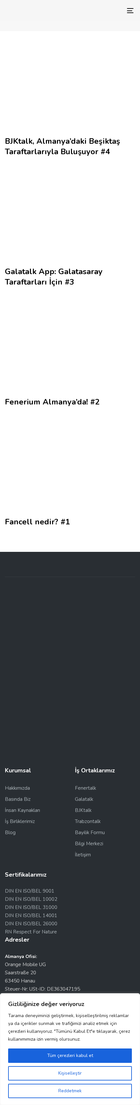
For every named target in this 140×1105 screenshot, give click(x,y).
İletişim (83, 854)
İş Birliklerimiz (20, 821)
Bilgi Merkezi (89, 843)
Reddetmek (70, 1091)
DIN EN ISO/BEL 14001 (31, 915)
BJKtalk (83, 810)
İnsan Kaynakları (22, 810)
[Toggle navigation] (112, 10)
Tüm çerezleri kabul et (70, 1055)
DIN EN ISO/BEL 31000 (31, 907)
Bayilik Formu (90, 832)
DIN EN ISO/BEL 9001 (29, 891)
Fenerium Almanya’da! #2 (52, 402)
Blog (10, 832)
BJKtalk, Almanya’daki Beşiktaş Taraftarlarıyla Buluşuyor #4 (62, 146)
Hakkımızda (17, 788)
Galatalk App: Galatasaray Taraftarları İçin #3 (54, 276)
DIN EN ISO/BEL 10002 (31, 899)
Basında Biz (18, 799)
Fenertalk (85, 788)
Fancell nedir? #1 (37, 522)
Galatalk (84, 799)
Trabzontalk (88, 821)
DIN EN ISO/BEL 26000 (31, 923)
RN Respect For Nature (31, 932)
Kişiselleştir (70, 1073)
